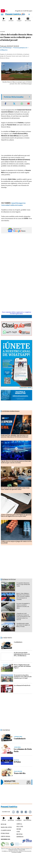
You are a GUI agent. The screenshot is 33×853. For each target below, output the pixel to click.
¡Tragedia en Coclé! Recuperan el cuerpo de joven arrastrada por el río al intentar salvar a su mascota (23, 616)
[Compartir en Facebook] (5, 103)
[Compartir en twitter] (14, 103)
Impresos (19, 837)
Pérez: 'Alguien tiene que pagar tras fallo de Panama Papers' (22, 666)
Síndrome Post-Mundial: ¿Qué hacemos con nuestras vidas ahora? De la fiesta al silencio (14, 436)
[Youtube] (26, 812)
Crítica (19, 824)
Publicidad (5, 833)
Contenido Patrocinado (10, 411)
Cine (18, 831)
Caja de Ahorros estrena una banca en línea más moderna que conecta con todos (16, 462)
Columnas (6, 730)
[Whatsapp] (13, 812)
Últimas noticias (9, 579)
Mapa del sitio (6, 827)
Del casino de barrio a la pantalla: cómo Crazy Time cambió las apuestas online (15, 488)
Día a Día (19, 826)
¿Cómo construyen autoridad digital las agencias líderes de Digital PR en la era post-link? (16, 515)
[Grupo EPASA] (27, 841)
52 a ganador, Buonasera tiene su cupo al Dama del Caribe (23, 584)
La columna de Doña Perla (22, 685)
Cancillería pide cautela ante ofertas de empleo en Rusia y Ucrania (23, 625)
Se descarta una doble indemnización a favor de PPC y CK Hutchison (22, 654)
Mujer (18, 829)
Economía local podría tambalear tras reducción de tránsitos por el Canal (23, 676)
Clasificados (6, 830)
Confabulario (18, 642)
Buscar (3, 824)
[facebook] (17, 812)
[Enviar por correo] (28, 103)
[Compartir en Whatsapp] (22, 103)
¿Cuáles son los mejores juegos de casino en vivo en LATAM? (16, 542)
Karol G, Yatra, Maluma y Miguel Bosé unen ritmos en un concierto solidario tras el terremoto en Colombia (23, 596)
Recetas (19, 834)
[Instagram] (30, 812)
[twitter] (21, 812)
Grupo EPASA (5, 836)
